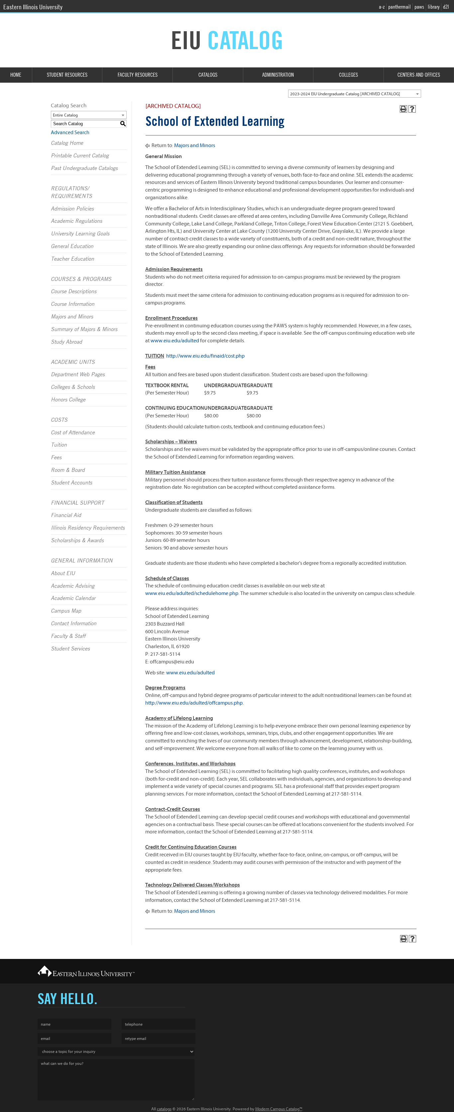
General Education (72, 246)
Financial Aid (66, 515)
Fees (56, 457)
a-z (382, 7)
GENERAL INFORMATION (82, 560)
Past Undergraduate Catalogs (84, 168)
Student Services (70, 648)
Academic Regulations (76, 221)
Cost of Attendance (73, 432)
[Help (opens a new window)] (412, 109)
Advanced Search (70, 132)
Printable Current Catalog (80, 155)
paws (419, 7)
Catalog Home (67, 143)
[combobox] (354, 94)
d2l (446, 7)
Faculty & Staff (68, 636)
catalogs (164, 1108)
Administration (278, 75)
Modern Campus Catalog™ (278, 1108)
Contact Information (73, 623)
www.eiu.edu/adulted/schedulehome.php (191, 593)
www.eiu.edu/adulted (175, 341)
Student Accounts (71, 482)
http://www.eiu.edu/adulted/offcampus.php (194, 703)
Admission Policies (72, 209)
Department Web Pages (78, 374)
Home (15, 75)
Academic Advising (72, 586)
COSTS (59, 420)
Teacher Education (72, 259)
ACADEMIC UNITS (73, 362)
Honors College (68, 399)
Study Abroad (66, 342)
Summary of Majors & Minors (84, 329)
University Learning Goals (80, 233)
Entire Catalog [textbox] (65, 115)
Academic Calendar (73, 598)
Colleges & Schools (73, 387)
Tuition (59, 445)
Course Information (72, 304)
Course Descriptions (73, 291)
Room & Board (68, 470)
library (433, 7)
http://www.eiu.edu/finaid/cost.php (205, 356)
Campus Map (66, 611)
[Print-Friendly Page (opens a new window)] (403, 109)
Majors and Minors (72, 316)
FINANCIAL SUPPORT (77, 503)
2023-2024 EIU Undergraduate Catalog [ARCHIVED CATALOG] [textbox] (345, 93)
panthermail (399, 7)
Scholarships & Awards (77, 540)
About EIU (63, 573)
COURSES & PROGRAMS (81, 279)
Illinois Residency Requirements (88, 528)
